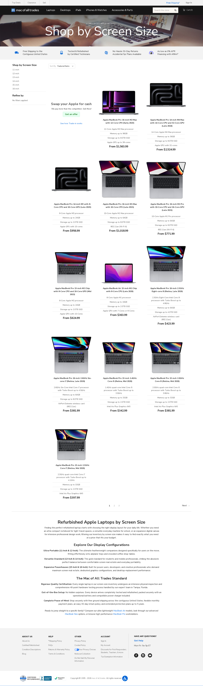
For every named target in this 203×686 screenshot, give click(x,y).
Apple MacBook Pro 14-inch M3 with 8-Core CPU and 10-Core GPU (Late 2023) (72, 205)
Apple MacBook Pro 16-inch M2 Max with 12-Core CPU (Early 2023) (120, 121)
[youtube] (150, 655)
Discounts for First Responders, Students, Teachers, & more (114, 651)
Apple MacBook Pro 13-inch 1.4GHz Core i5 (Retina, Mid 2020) (120, 380)
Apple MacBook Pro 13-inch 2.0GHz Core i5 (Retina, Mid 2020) (167, 380)
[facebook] (136, 655)
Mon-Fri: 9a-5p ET (142, 645)
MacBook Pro (119, 614)
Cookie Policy (80, 645)
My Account (105, 645)
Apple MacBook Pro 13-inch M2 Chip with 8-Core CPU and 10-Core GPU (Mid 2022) (72, 291)
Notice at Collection (82, 654)
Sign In (103, 641)
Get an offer (71, 114)
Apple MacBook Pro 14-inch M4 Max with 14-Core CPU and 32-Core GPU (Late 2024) (167, 123)
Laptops (50, 10)
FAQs (50, 645)
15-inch (15, 85)
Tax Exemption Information (112, 657)
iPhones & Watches (96, 10)
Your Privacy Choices (87, 649)
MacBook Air (119, 610)
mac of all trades (98, 678)
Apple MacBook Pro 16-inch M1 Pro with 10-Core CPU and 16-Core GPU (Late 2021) (167, 207)
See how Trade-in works (71, 123)
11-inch (15, 70)
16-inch (15, 89)
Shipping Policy (55, 641)
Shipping (172, 3)
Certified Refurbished (30, 645)
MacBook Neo (71, 614)
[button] (125, 678)
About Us (26, 641)
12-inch (15, 73)
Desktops (65, 10)
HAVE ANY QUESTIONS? (145, 636)
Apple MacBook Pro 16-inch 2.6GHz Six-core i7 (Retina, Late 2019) (72, 380)
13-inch (15, 77)
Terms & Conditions (56, 654)
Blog (24, 654)
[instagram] (143, 655)
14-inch (15, 81)
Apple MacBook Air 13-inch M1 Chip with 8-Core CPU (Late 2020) (120, 290)
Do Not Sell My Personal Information (85, 659)
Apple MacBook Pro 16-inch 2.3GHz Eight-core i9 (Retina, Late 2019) (167, 290)
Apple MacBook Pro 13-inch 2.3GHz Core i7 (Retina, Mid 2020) (72, 467)
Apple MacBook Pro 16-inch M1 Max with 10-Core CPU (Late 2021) (120, 205)
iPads (78, 10)
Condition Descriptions (31, 649)
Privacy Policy (80, 641)
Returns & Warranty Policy (59, 649)
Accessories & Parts (122, 10)
